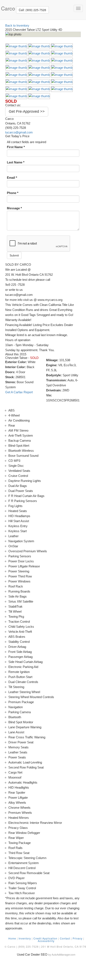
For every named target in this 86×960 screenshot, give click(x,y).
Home (12, 938)
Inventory (25, 938)
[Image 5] (39, 53)
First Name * (16, 147)
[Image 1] (16, 46)
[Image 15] (62, 74)
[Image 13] (16, 74)
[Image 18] (62, 82)
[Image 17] (39, 82)
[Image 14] (39, 74)
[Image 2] (39, 46)
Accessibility (46, 941)
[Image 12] (62, 67)
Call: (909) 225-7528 (32, 10)
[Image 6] (62, 53)
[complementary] (73, 947)
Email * (12, 177)
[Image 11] (39, 67)
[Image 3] (62, 46)
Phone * (12, 193)
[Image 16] (16, 82)
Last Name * (15, 162)
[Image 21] (62, 89)
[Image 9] (62, 60)
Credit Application (45, 938)
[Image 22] (16, 96)
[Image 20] (39, 89)
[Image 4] (16, 53)
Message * (14, 208)
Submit (14, 255)
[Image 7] (16, 60)
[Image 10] (16, 67)
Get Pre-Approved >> (27, 111)
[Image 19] (16, 89)
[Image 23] (39, 96)
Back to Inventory (17, 25)
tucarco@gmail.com (19, 132)
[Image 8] (39, 60)
